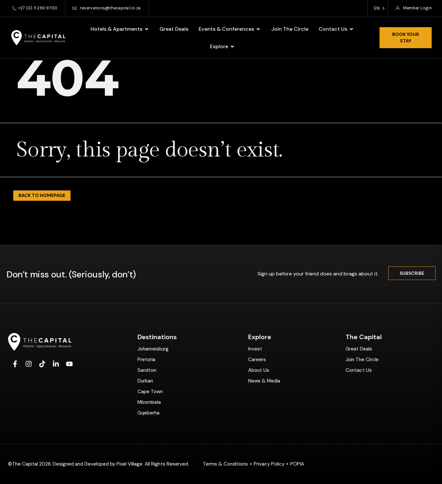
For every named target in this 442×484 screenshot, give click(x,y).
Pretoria (146, 359)
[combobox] (377, 8)
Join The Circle (362, 359)
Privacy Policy (269, 464)
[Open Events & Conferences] (258, 29)
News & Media (264, 381)
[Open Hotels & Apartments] (146, 29)
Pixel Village (129, 464)
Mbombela (149, 402)
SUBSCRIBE (412, 273)
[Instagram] (28, 364)
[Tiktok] (42, 364)
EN (377, 8)
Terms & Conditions (225, 464)
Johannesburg (153, 349)
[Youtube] (69, 364)
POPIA (297, 464)
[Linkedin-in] (55, 364)
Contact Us (359, 370)
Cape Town (150, 391)
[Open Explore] (232, 46)
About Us (258, 370)
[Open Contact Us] (351, 29)
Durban (145, 381)
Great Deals (359, 349)
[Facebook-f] (15, 364)
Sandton (147, 370)
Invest (255, 349)
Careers (257, 359)
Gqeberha (149, 413)
